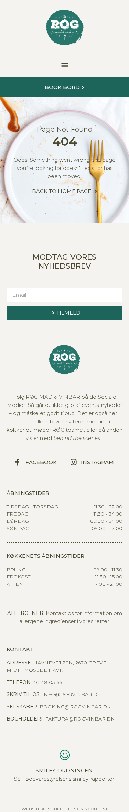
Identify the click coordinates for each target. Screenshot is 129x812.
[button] (64, 64)
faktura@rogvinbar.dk (79, 719)
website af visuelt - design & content (65, 808)
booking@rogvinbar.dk (75, 707)
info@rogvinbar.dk (71, 694)
